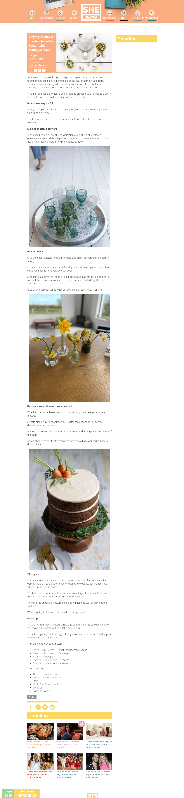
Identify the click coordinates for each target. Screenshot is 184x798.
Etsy (35, 680)
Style (32, 18)
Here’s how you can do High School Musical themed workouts (67, 774)
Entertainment (46, 18)
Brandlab (38, 663)
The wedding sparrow (45, 674)
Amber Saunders (39, 65)
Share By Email (44, 70)
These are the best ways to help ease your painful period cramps (99, 745)
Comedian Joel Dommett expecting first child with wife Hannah (98, 774)
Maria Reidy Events (44, 649)
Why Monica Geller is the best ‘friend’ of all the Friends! (69, 745)
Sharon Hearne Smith (45, 660)
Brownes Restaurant (44, 653)
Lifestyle (74, 18)
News (123, 18)
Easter (31, 697)
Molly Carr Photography (46, 684)
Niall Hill (37, 656)
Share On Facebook (35, 70)
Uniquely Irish (151, 18)
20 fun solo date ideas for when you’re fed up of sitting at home (39, 774)
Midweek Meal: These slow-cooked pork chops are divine (39, 745)
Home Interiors (36, 59)
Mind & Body (138, 18)
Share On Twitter (39, 70)
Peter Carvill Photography (47, 677)
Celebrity (60, 18)
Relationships (109, 18)
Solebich (38, 687)
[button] (11, 795)
